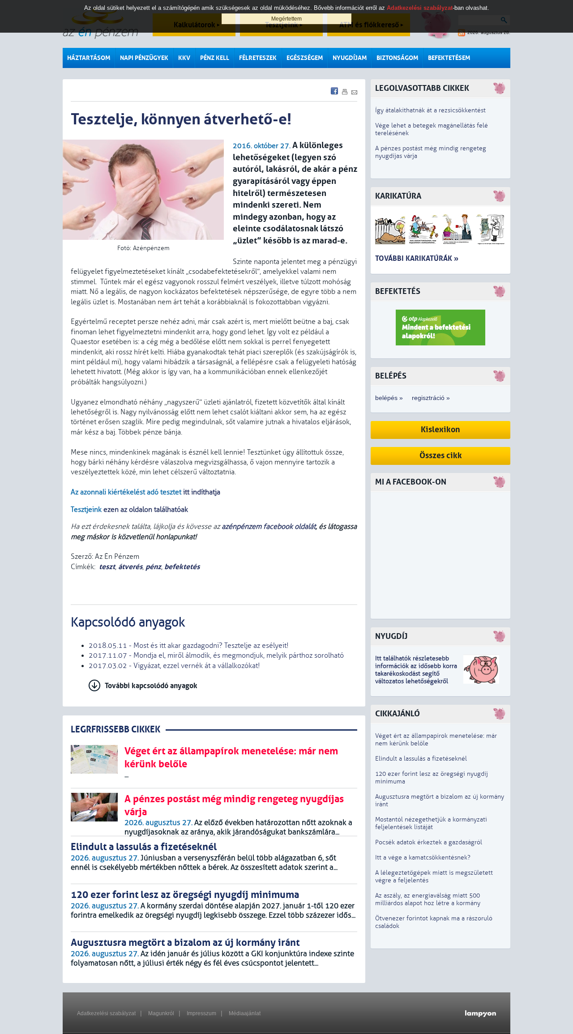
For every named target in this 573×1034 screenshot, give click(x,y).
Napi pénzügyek (144, 58)
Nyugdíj (391, 636)
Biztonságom (397, 58)
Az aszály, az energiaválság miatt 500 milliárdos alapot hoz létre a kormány (427, 899)
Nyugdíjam (350, 58)
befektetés (182, 566)
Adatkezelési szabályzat (106, 1013)
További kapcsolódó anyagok (151, 685)
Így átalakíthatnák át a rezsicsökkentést (430, 110)
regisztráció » (431, 397)
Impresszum (201, 1013)
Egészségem (304, 58)
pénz (153, 566)
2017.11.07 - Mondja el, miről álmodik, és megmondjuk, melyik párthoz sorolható (216, 655)
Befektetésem (449, 58)
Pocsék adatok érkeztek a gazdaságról (428, 842)
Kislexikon (440, 429)
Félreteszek (258, 58)
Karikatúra (398, 196)
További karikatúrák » (416, 258)
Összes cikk (440, 455)
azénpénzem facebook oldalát (269, 527)
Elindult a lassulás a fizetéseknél (421, 758)
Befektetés (397, 291)
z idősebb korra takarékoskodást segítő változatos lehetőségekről (416, 673)
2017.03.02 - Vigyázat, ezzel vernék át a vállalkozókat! (174, 666)
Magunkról (161, 1013)
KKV (184, 58)
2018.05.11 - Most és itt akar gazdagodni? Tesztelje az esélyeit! (189, 646)
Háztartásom (88, 58)
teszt (107, 566)
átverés (130, 566)
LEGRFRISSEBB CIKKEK (115, 729)
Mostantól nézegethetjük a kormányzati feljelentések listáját (431, 823)
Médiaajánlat (245, 1013)
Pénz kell (214, 58)
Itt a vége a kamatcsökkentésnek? (422, 857)
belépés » (389, 397)
